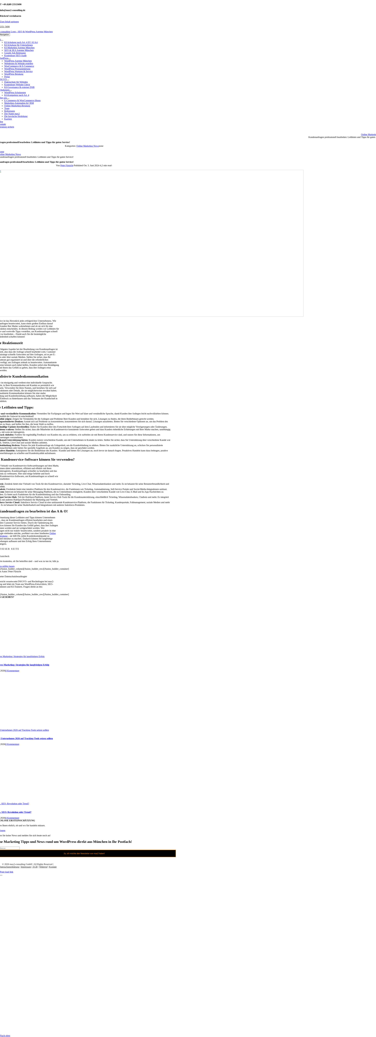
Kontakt (53, 867)
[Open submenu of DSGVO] (8, 80)
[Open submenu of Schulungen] (10, 90)
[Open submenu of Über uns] (8, 98)
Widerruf (43, 867)
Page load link (6, 872)
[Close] (1, 875)
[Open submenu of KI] (2, 40)
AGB (35, 867)
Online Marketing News (87, 146)
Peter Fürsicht (66, 165)
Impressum (26, 867)
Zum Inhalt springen (9, 21)
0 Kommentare (12, 670)
